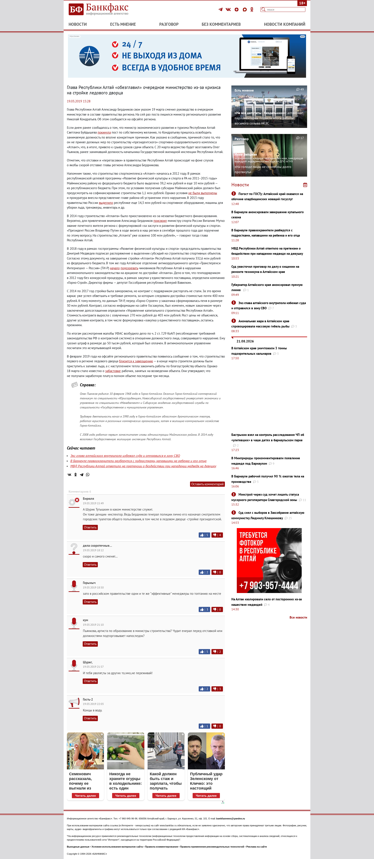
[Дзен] (237, 9)
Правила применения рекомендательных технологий (212, 846)
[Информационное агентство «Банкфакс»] (105, 9)
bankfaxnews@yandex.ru (230, 818)
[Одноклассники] (251, 9)
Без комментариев (221, 24)
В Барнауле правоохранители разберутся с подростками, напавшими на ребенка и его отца (138, 461)
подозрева (128, 268)
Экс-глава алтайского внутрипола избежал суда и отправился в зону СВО (125, 455)
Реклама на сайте (256, 846)
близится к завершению (136, 361)
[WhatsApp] (87, 474)
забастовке (113, 371)
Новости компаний (284, 24)
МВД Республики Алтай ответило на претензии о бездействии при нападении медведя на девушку (143, 466)
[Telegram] (221, 9)
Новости (78, 24)
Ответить (90, 527)
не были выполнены (202, 193)
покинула (104, 132)
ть (136, 268)
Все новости (298, 617)
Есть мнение (123, 24)
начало (115, 268)
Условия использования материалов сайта (117, 846)
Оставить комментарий (207, 484)
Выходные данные (78, 846)
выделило (106, 203)
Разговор (169, 24)
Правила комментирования (161, 846)
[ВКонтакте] (229, 9)
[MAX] (245, 9)
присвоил (160, 221)
